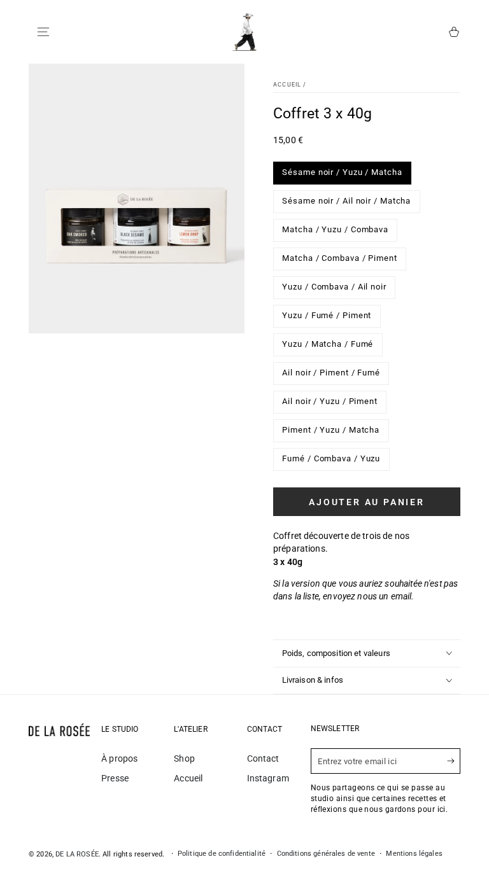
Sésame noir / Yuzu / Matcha (342, 175)
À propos (119, 758)
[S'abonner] (453, 761)
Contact (263, 758)
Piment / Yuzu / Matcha (331, 433)
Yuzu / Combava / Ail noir (334, 290)
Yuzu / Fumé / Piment (327, 319)
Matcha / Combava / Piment (339, 261)
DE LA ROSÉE (77, 854)
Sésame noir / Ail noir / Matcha (346, 204)
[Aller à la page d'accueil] (244, 32)
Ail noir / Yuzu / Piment (330, 404)
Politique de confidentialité (222, 853)
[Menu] (44, 32)
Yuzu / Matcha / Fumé (328, 347)
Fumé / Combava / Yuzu (331, 462)
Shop (184, 758)
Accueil (287, 84)
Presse (115, 778)
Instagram (268, 778)
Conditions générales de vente (326, 853)
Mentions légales (414, 853)
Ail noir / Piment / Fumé (331, 376)
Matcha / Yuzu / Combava (335, 233)
